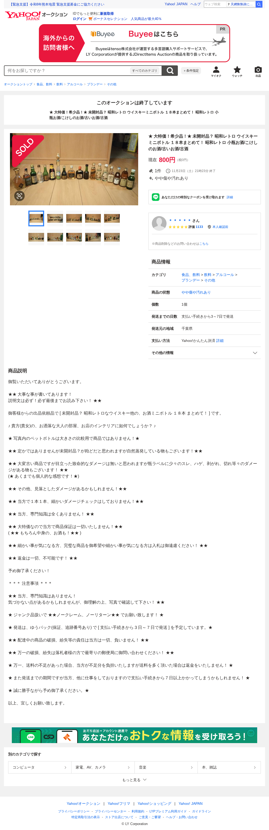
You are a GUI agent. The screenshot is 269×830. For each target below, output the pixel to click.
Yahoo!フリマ (119, 803)
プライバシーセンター (110, 811)
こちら (204, 244)
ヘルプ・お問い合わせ (182, 817)
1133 (199, 227)
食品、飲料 (44, 84)
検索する (170, 70)
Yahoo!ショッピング (154, 803)
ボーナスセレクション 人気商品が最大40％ (127, 19)
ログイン (79, 19)
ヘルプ (195, 4)
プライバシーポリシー (74, 811)
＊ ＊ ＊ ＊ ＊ (180, 220)
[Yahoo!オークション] (37, 12)
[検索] (259, 4)
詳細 (230, 197)
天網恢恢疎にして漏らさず (243, 4)
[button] (204, 353)
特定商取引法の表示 (85, 817)
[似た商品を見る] (19, 196)
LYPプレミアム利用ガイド (168, 811)
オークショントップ (18, 84)
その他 (111, 84)
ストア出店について (119, 817)
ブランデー (95, 84)
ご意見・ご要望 (150, 817)
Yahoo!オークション (83, 803)
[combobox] (67, 70)
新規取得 (107, 13)
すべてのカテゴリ (144, 70)
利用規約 (138, 811)
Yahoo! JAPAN (176, 4)
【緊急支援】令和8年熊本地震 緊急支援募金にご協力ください (56, 4)
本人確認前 (220, 227)
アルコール (75, 84)
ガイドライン (201, 811)
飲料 (59, 84)
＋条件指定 (191, 70)
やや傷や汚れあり (196, 292)
